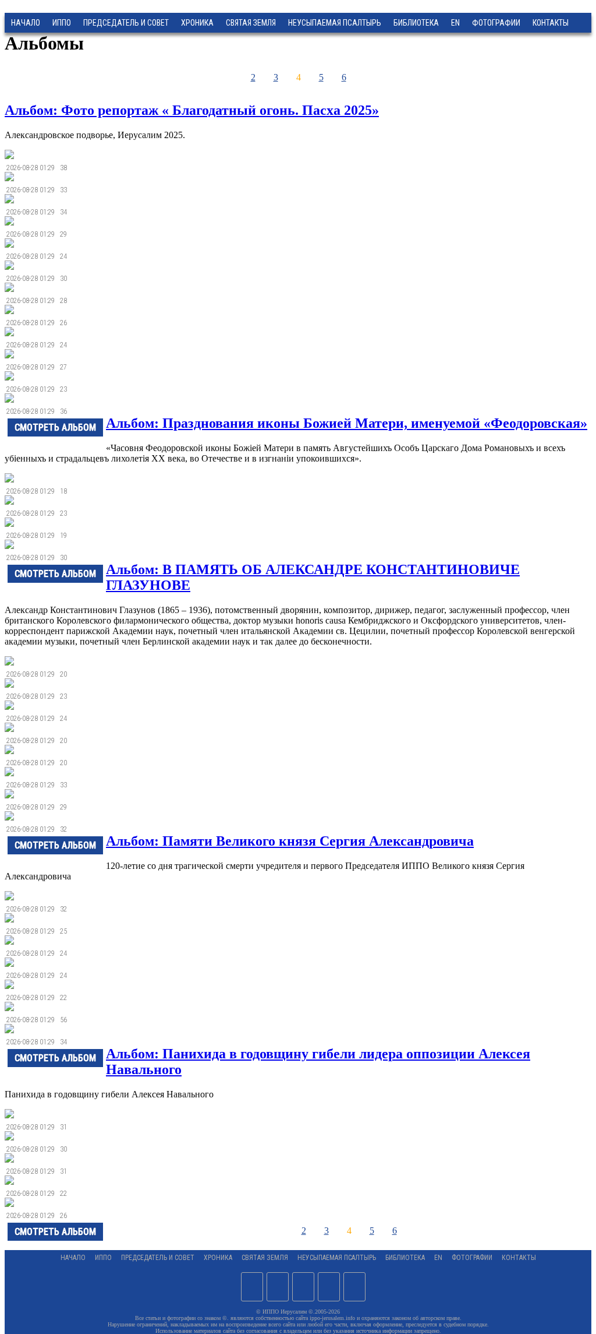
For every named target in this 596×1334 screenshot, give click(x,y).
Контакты (519, 1258)
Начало (25, 22)
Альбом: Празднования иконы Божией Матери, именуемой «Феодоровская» (346, 423)
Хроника (197, 22)
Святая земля (251, 22)
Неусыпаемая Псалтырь (334, 22)
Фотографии (472, 1258)
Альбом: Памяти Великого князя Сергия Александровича (290, 841)
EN (455, 22)
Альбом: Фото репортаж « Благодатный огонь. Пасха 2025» (192, 110)
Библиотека (416, 22)
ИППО (61, 22)
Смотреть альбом (55, 427)
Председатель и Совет (126, 22)
